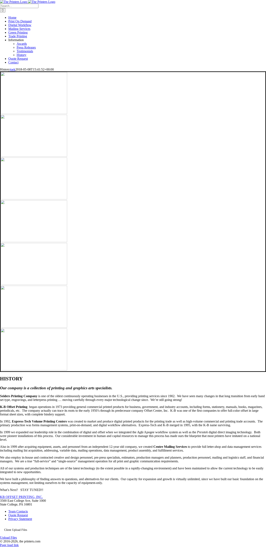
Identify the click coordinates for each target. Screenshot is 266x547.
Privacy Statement (20, 519)
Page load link (9, 545)
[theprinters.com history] (34, 113)
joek (12, 69)
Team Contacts (18, 511)
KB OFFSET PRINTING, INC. (21, 497)
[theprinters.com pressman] (34, 284)
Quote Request (18, 515)
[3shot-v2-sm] (34, 155)
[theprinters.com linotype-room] (34, 198)
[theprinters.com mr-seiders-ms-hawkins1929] (34, 241)
